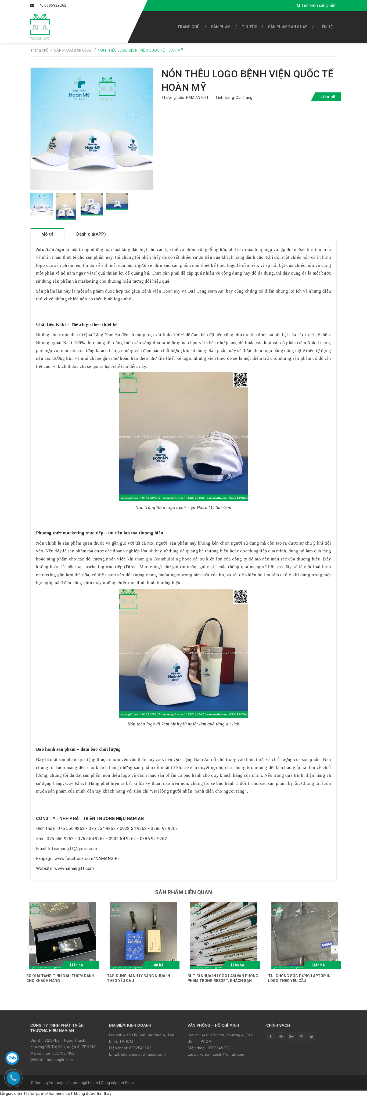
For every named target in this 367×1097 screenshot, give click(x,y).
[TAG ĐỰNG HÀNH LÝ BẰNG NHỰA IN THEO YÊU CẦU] (143, 935)
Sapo (129, 1083)
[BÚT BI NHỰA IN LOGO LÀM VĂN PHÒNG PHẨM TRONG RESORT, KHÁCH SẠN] (224, 935)
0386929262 (55, 5)
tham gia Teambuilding (158, 559)
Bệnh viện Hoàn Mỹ (161, 291)
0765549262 (219, 1048)
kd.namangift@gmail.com (72, 848)
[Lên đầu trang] (351, 1090)
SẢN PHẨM (221, 27)
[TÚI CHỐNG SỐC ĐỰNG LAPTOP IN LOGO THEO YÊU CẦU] (304, 935)
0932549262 (140, 1048)
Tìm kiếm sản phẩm (318, 5)
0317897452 (63, 1053)
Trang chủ (188, 27)
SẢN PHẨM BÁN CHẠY (287, 27)
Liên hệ (325, 27)
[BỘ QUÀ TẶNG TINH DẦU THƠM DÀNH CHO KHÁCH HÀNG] (62, 935)
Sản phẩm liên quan (183, 892)
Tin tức (250, 27)
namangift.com (60, 1060)
